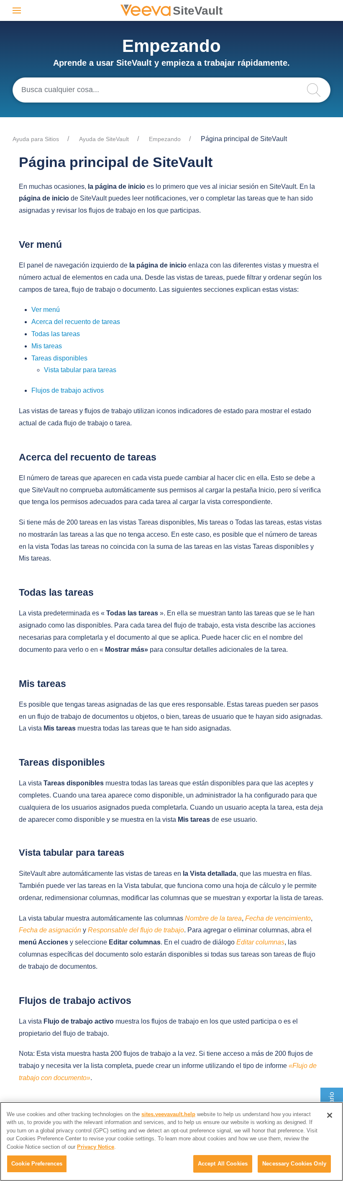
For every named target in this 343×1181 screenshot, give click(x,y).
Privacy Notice (95, 1147)
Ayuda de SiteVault (104, 139)
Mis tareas (46, 346)
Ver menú (45, 309)
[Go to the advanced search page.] (317, 90)
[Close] (329, 1115)
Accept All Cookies (223, 1163)
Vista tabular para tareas (80, 369)
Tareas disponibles (59, 358)
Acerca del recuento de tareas (75, 321)
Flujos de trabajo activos (67, 390)
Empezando (165, 139)
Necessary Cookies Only (294, 1163)
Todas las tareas (55, 333)
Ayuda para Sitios (36, 139)
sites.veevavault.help (168, 1114)
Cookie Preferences (36, 1163)
